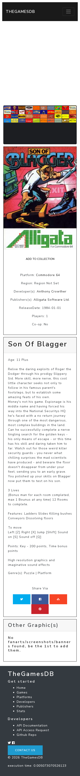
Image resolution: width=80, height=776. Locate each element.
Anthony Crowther (51, 291)
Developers (26, 702)
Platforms (24, 697)
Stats (21, 711)
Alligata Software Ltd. (52, 300)
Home (21, 688)
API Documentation (32, 725)
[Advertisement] (40, 63)
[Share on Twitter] (21, 599)
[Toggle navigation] (68, 12)
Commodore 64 (48, 275)
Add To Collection (40, 259)
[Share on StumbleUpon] (58, 599)
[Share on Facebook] (40, 599)
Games (22, 692)
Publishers (25, 706)
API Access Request (33, 730)
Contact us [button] (25, 750)
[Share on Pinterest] (40, 609)
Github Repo (27, 735)
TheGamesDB (20, 11)
